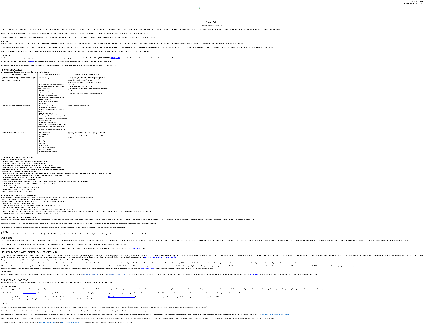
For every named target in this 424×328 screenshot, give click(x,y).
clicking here (254, 274)
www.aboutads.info (29, 293)
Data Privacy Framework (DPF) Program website (160, 257)
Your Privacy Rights (135, 248)
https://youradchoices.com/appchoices (121, 297)
